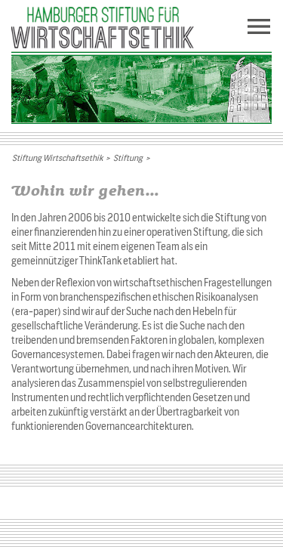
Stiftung (128, 158)
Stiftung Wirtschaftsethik (57, 158)
